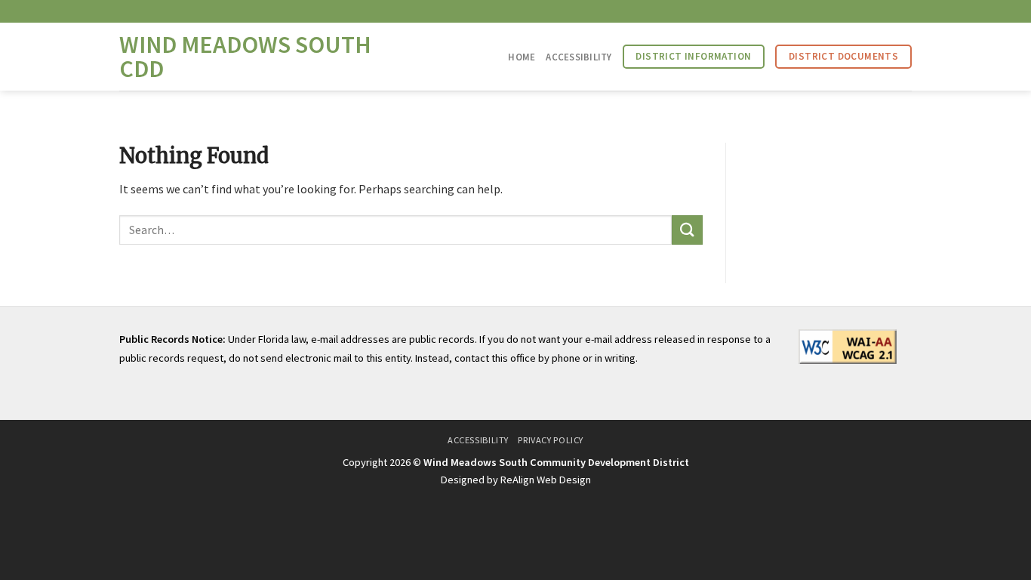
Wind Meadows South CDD (245, 56)
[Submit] (687, 230)
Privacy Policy (550, 440)
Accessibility (578, 57)
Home (521, 57)
